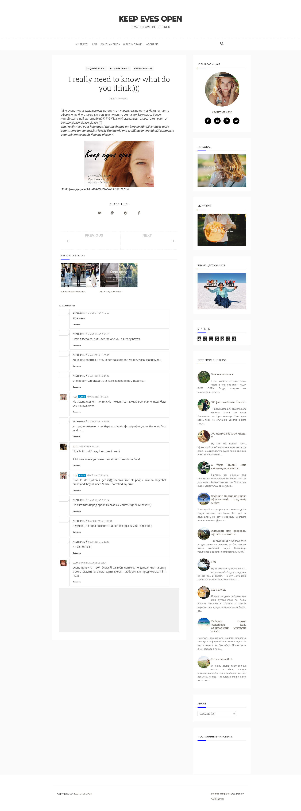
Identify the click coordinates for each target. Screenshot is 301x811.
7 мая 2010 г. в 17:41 (89, 446)
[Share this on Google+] (112, 213)
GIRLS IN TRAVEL (133, 44)
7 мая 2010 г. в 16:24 (97, 396)
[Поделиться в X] (99, 213)
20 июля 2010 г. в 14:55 (100, 521)
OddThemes (217, 798)
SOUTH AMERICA (110, 44)
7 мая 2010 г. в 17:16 (98, 421)
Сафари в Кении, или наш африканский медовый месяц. (228, 499)
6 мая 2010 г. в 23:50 (98, 355)
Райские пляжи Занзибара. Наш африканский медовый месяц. (228, 626)
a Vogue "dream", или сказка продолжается (228, 466)
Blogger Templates (220, 793)
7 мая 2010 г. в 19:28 (97, 475)
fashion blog (143, 68)
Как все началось (222, 374)
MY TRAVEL (82, 44)
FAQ (229, 112)
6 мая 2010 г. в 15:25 (98, 334)
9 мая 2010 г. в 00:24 (98, 500)
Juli (75, 396)
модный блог (95, 68)
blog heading (119, 68)
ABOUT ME (152, 44)
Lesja (75, 562)
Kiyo (75, 446)
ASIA (94, 44)
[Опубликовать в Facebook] (138, 213)
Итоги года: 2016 (221, 659)
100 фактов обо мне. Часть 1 (228, 402)
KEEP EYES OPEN (150, 19)
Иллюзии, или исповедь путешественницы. (228, 532)
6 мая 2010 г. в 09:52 (98, 313)
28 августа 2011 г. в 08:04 (92, 562)
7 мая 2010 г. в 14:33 (98, 376)
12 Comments (120, 98)
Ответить (77, 324)
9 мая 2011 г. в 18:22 (98, 542)
